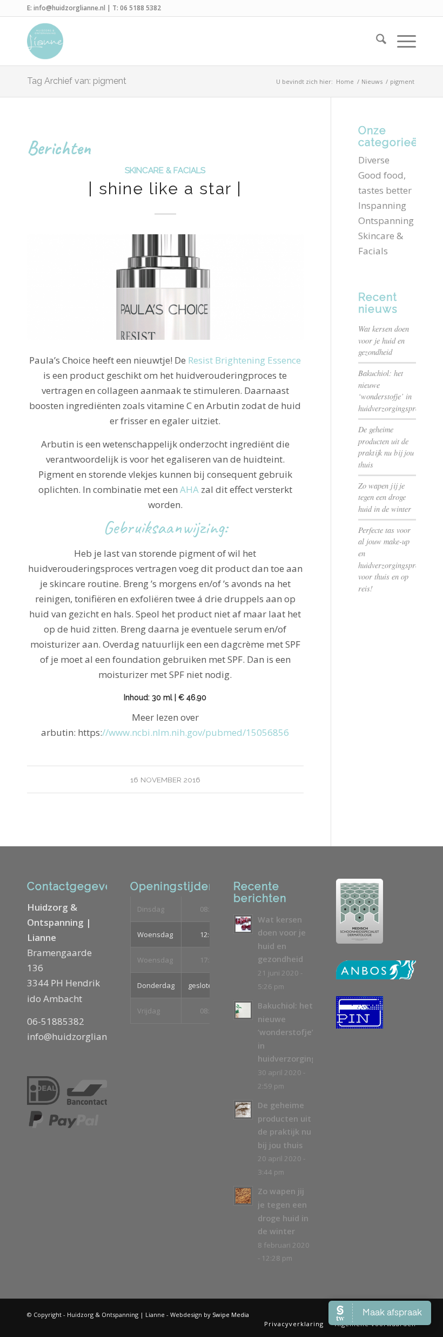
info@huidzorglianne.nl (69, 7)
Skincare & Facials (165, 170)
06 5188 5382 (140, 7)
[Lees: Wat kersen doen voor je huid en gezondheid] (243, 924)
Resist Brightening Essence (244, 360)
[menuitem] (375, 41)
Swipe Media (230, 1314)
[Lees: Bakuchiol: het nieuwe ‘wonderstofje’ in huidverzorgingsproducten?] (243, 1010)
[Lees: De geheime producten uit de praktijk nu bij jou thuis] (243, 1109)
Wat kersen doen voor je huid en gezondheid (383, 340)
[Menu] (401, 41)
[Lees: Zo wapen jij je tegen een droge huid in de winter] (243, 1196)
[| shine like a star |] (165, 286)
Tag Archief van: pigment (76, 81)
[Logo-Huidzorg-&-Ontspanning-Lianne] (45, 41)
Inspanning (382, 205)
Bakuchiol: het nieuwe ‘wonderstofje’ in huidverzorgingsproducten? (311, 1032)
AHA (189, 489)
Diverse (374, 160)
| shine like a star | (165, 188)
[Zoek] (375, 41)
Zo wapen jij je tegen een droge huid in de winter (384, 497)
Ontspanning (386, 220)
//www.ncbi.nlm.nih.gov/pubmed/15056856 (195, 732)
